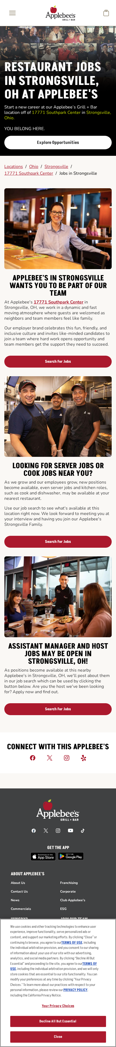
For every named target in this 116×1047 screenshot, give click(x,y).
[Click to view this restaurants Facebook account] (32, 758)
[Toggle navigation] (12, 13)
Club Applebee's (72, 900)
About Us (18, 883)
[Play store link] (71, 856)
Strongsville (56, 166)
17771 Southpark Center (28, 173)
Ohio (33, 166)
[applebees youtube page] (70, 830)
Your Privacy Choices (58, 1005)
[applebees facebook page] (34, 830)
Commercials (21, 909)
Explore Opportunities (58, 143)
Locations (13, 166)
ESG (63, 909)
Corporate (68, 891)
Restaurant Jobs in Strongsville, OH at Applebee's (52, 81)
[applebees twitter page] (46, 830)
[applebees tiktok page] (82, 830)
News (15, 900)
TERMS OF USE (71, 942)
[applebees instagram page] (58, 830)
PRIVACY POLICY (75, 989)
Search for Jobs (58, 361)
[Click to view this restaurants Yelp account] (83, 758)
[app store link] (43, 856)
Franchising (69, 883)
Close (58, 1036)
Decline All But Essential (57, 1021)
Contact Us (19, 891)
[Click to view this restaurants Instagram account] (66, 758)
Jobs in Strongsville (78, 173)
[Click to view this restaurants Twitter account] (49, 758)
